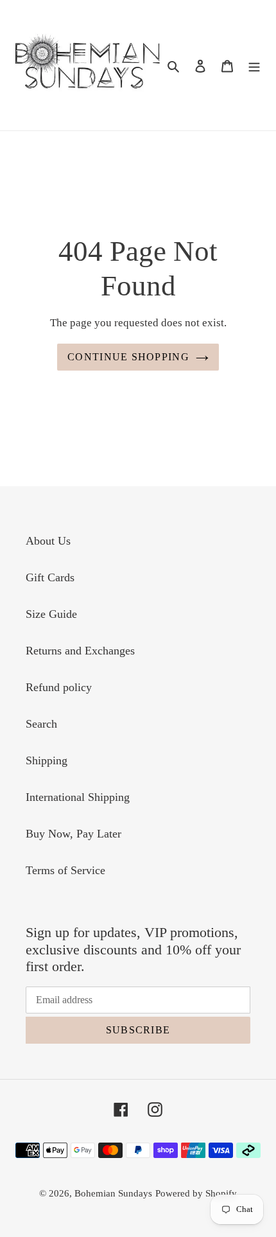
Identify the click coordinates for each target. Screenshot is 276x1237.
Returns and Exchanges (80, 650)
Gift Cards (50, 577)
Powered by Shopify (196, 1193)
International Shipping (78, 797)
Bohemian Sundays (113, 1193)
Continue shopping (128, 356)
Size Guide (51, 614)
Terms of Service (65, 870)
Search (41, 723)
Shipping (46, 760)
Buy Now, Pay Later (73, 833)
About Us (48, 540)
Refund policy (59, 687)
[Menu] (254, 65)
